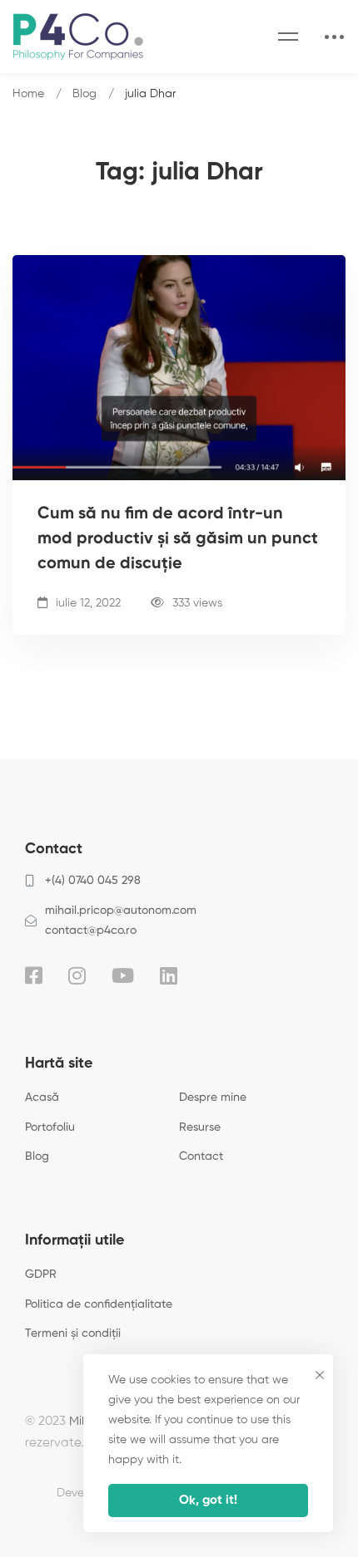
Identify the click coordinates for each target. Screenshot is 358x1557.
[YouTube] (123, 975)
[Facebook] (33, 975)
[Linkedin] (168, 975)
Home (28, 94)
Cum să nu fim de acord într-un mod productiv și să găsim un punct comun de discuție (177, 539)
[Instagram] (77, 975)
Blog (84, 94)
